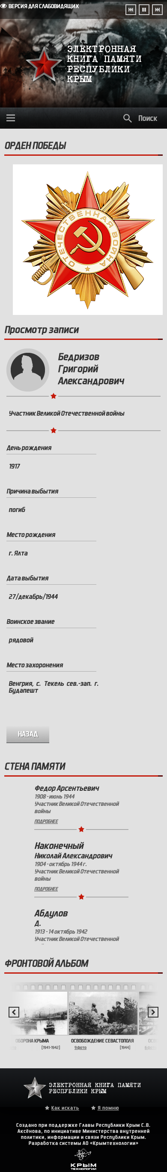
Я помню (108, 1108)
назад (28, 734)
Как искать (65, 1108)
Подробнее (46, 840)
